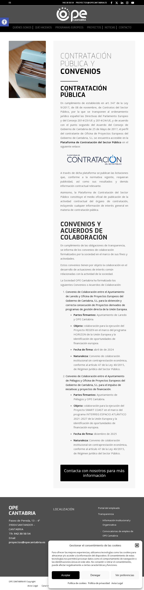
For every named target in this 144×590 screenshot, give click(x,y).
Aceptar (65, 575)
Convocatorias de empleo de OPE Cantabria (118, 533)
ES (10, 2)
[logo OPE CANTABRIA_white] (72, 14)
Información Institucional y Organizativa (116, 522)
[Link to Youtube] (132, 2)
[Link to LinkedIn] (122, 2)
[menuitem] (10, 3)
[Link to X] (116, 2)
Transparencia (106, 514)
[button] (4, 22)
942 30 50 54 (68, 2)
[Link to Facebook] (111, 2)
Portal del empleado (109, 508)
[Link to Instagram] (127, 2)
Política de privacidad (99, 583)
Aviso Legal (117, 583)
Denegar (95, 575)
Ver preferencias (124, 575)
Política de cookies (77, 583)
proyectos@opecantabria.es (91, 2)
